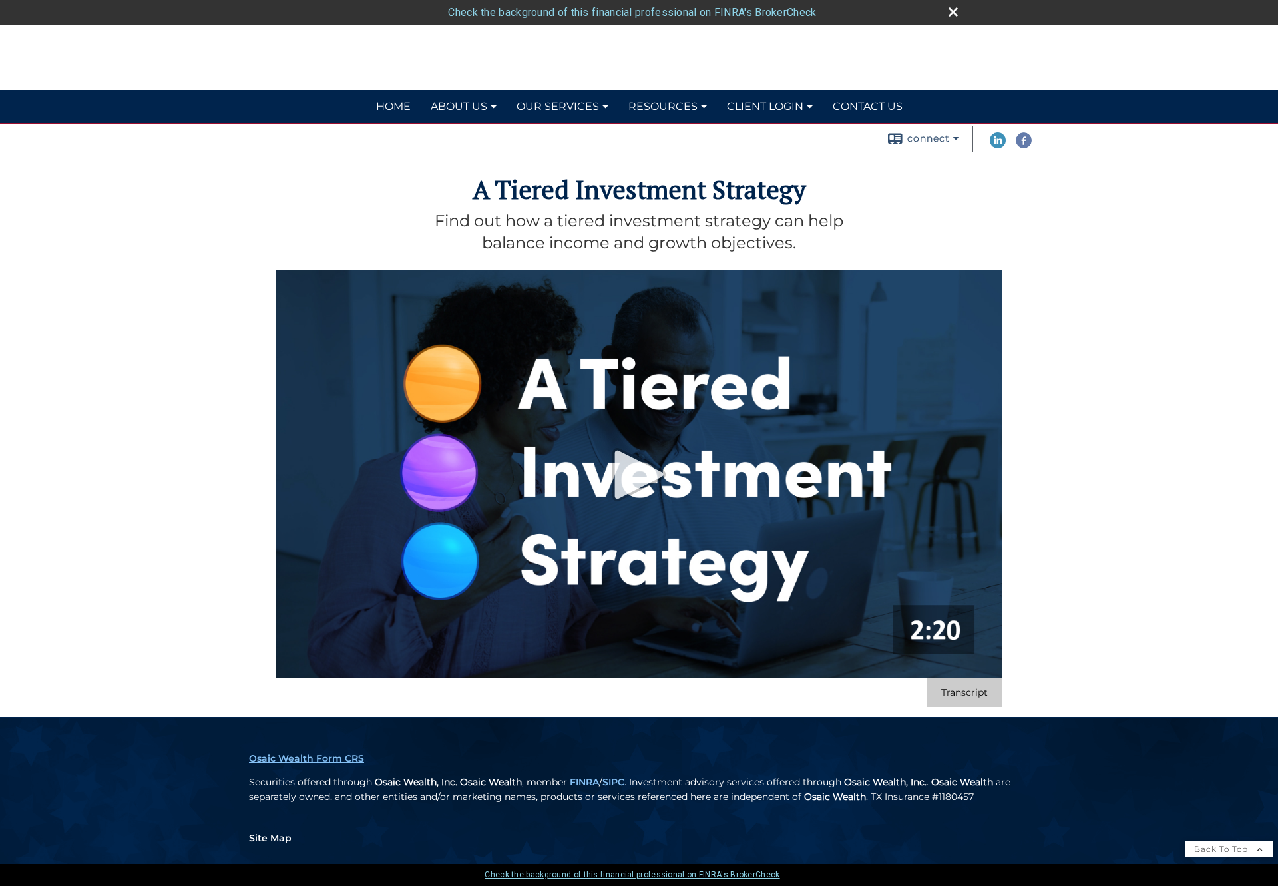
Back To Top (1222, 849)
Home (393, 106)
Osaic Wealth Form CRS (306, 758)
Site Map (270, 838)
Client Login (765, 106)
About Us (459, 106)
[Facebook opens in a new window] (1024, 145)
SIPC (613, 782)
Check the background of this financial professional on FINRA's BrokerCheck (632, 12)
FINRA (584, 782)
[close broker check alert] (953, 12)
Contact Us (868, 106)
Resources (663, 106)
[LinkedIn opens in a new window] (998, 145)
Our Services (558, 106)
